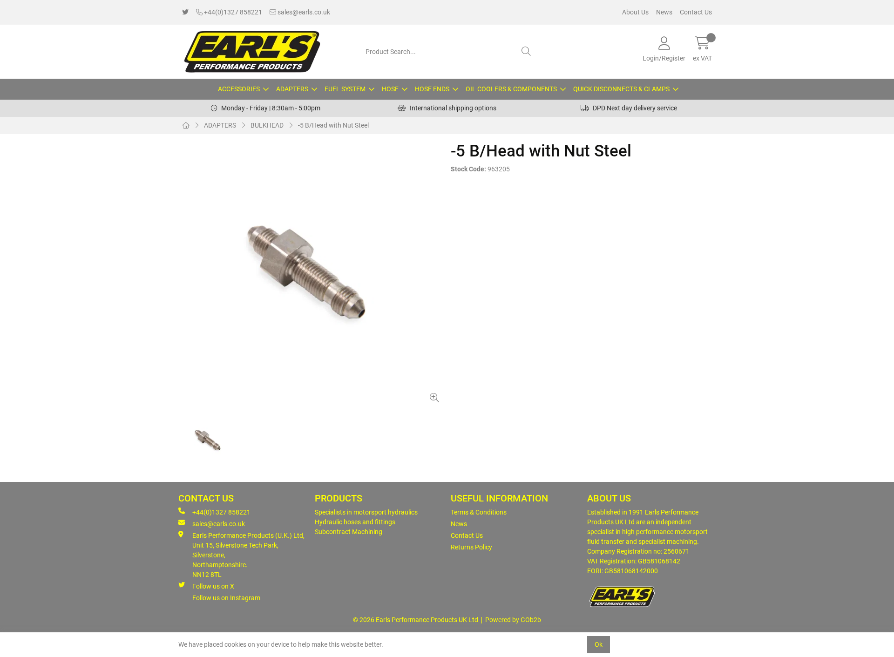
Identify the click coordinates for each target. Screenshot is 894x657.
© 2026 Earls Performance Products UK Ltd (415, 619)
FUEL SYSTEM (345, 89)
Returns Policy (471, 547)
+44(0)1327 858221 (232, 12)
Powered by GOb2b (513, 619)
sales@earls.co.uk (303, 12)
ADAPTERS (292, 89)
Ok (599, 644)
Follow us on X (213, 586)
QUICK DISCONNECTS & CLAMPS (621, 89)
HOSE (390, 89)
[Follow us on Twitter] (185, 12)
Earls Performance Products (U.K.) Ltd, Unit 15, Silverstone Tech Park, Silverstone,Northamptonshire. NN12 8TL (248, 555)
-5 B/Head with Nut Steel (333, 125)
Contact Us (696, 12)
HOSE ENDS (432, 89)
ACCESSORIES (239, 89)
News (664, 12)
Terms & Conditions (479, 512)
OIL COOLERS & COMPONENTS (511, 89)
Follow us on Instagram (226, 598)
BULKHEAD (267, 125)
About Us (635, 12)
